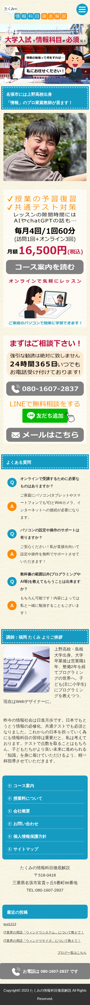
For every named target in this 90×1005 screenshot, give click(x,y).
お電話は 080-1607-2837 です (50, 971)
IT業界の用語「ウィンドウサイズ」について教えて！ (42, 941)
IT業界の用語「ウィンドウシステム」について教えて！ (43, 932)
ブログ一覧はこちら (72, 952)
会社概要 (21, 811)
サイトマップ (25, 849)
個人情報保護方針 (30, 836)
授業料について (27, 798)
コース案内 (23, 785)
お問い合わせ (25, 823)
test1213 (9, 924)
